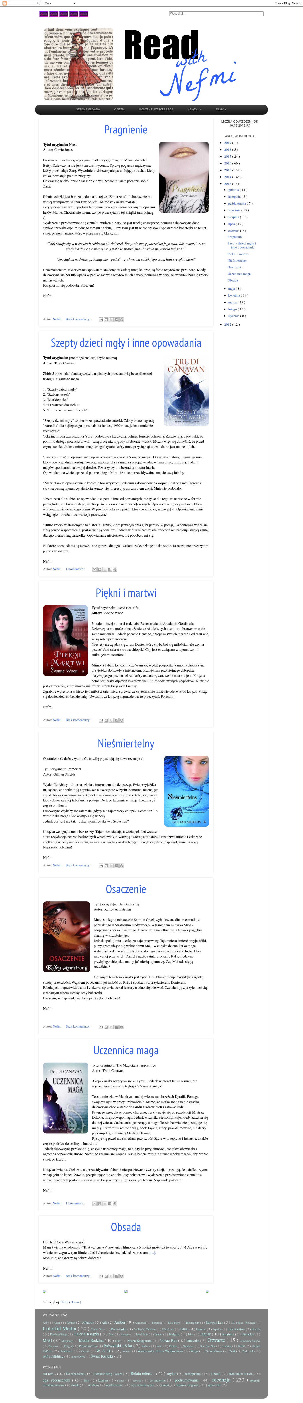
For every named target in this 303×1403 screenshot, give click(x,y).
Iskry (191, 1334)
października (237, 203)
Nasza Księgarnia (140, 1340)
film (87, 1380)
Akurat (71, 1322)
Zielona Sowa (214, 1351)
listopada (235, 196)
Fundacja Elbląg (59, 1334)
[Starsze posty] (207, 1291)
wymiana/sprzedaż (143, 1385)
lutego (233, 309)
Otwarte (217, 1339)
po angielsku (158, 1380)
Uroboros (66, 1351)
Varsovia (86, 1351)
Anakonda (141, 1322)
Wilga (195, 1351)
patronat (137, 1380)
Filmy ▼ (221, 109)
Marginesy (67, 1340)
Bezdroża (157, 1322)
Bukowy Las (215, 1322)
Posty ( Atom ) (71, 1302)
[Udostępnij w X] (111, 319)
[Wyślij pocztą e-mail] (101, 319)
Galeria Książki (87, 1334)
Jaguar (206, 1334)
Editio (184, 1329)
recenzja (222, 1379)
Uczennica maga (126, 1049)
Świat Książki (102, 1356)
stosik (75, 1385)
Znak (232, 1351)
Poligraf (68, 1346)
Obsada (126, 1226)
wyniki (165, 1385)
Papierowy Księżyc (250, 1340)
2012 (228, 324)
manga (121, 1380)
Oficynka (194, 1340)
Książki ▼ (195, 109)
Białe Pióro (174, 1322)
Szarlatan (227, 1346)
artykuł (172, 1373)
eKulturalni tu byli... (242, 1374)
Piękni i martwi (126, 592)
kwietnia (234, 295)
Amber (120, 1322)
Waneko (127, 1351)
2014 (228, 176)
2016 (228, 163)
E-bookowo (168, 1329)
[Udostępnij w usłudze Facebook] (116, 319)
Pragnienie (126, 129)
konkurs (104, 1380)
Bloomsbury (193, 1322)
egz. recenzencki (57, 1380)
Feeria (256, 1329)
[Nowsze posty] (44, 1291)
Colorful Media (60, 1328)
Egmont (201, 1329)
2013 (228, 183)
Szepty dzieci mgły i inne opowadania (126, 342)
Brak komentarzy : (79, 319)
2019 (228, 142)
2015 (228, 170)
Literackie (248, 1334)
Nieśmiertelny (126, 743)
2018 (228, 149)
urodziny (94, 1385)
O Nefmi (119, 109)
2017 (228, 156)
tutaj (152, 1252)
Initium (159, 1334)
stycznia (234, 315)
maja (232, 288)
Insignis (175, 1334)
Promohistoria (88, 1346)
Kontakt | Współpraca (156, 109)
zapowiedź (215, 1385)
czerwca (234, 230)
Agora (57, 1322)
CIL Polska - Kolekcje (243, 1322)
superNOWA (78, 1356)
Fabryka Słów (237, 1329)
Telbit (242, 1346)
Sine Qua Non (208, 1346)
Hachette (125, 1334)
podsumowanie (188, 1380)
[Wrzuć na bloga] (106, 319)
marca (233, 302)
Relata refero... (143, 1373)
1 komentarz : (76, 569)
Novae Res (168, 1340)
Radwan (146, 1346)
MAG (48, 1340)
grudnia (234, 189)
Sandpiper (189, 1346)
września (234, 210)
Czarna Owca (98, 1329)
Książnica (228, 1334)
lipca (232, 223)
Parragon (53, 1346)
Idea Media (142, 1334)
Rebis (160, 1346)
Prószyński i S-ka (118, 1345)
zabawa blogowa (187, 1385)
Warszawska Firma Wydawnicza (161, 1351)
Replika (173, 1346)
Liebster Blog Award (108, 1373)
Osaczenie (126, 888)
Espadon (217, 1329)
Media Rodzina (92, 1340)
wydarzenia (114, 1385)
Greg (112, 1334)
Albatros (88, 1322)
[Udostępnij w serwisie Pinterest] (121, 319)
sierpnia (234, 217)
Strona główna (88, 109)
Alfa (105, 1322)
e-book (216, 1373)
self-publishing (53, 1356)
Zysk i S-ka (249, 1351)
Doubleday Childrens (145, 1329)
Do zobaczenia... (76, 1374)
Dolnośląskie (119, 1329)
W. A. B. (104, 1350)
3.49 (45, 1322)
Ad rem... (50, 1373)
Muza (118, 1340)
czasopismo (193, 1373)
